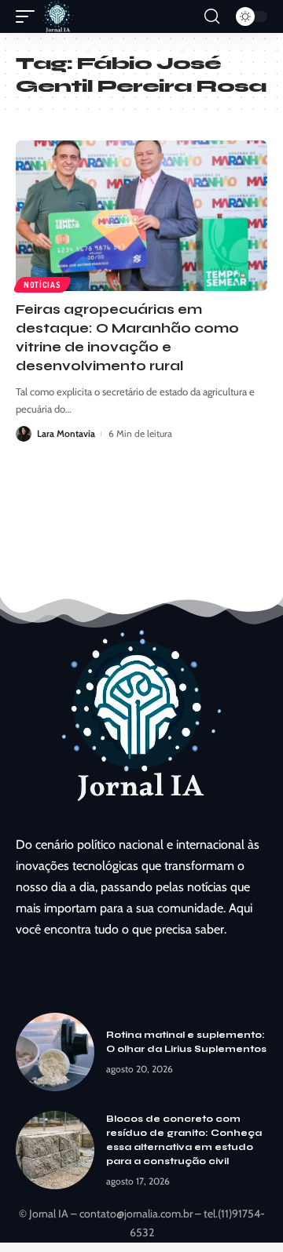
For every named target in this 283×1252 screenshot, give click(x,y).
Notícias (42, 284)
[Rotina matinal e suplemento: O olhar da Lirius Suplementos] (55, 1052)
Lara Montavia (66, 433)
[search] (211, 16)
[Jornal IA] (58, 16)
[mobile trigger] (29, 16)
